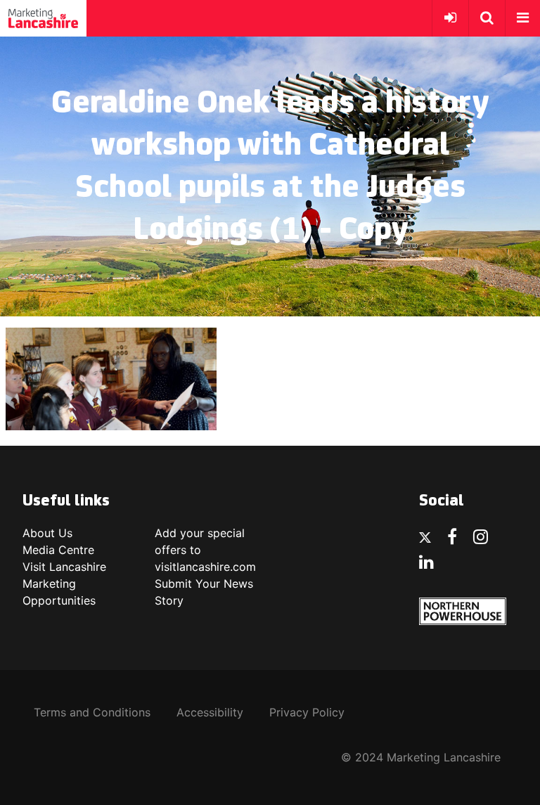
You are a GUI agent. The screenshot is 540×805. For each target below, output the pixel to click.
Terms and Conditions (92, 712)
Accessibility (209, 712)
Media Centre (58, 550)
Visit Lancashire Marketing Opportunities (64, 583)
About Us (47, 533)
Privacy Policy (307, 712)
